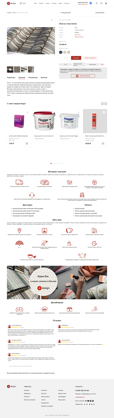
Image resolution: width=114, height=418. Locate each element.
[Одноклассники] (87, 404)
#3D (65, 64)
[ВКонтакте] (85, 404)
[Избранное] (101, 3)
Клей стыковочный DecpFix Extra (95, 136)
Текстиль (54, 3)
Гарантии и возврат (47, 406)
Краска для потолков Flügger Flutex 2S (70, 136)
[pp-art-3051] (64, 52)
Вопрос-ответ (62, 393)
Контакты (67, 3)
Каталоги (27, 396)
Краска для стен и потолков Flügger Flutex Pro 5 (44, 136)
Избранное (27, 393)
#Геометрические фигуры (78, 64)
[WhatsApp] (94, 404)
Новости (43, 393)
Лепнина (41, 3)
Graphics (77, 34)
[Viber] (92, 404)
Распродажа (62, 396)
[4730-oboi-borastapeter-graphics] (68, 52)
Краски (48, 3)
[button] (102, 103)
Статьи (43, 400)
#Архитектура (92, 64)
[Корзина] (106, 3)
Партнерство (45, 403)
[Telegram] (89, 404)
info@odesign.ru (80, 397)
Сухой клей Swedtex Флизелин (18, 136)
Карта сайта (61, 400)
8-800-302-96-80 (83, 2)
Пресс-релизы (45, 396)
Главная (9, 12)
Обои (35, 3)
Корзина (26, 390)
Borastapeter (79, 37)
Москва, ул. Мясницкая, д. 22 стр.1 (85, 394)
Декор (60, 3)
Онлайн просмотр (84, 76)
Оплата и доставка (29, 400)
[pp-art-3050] (60, 52)
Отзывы (60, 390)
